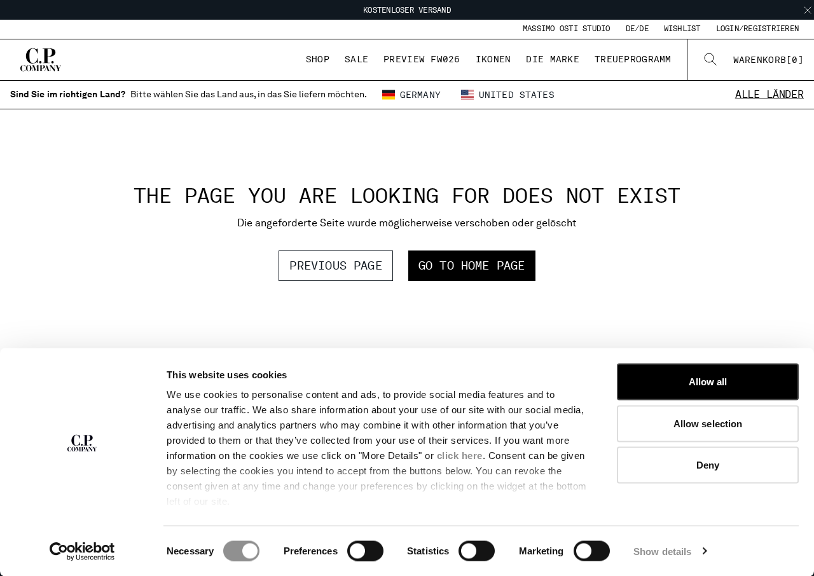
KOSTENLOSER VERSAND (407, 10)
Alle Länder (769, 94)
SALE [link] (356, 59)
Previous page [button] (335, 265)
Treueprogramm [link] (633, 59)
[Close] (807, 10)
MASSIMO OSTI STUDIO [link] (566, 28)
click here (460, 455)
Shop (317, 59)
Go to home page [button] (471, 265)
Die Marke (552, 59)
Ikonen (493, 59)
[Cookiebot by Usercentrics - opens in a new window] (82, 551)
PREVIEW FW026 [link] (421, 59)
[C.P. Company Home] (40, 59)
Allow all (708, 381)
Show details (662, 550)
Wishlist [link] (682, 28)
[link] (768, 59)
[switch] (365, 550)
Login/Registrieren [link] (757, 28)
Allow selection (708, 423)
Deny (707, 465)
